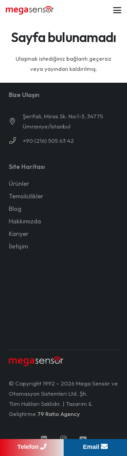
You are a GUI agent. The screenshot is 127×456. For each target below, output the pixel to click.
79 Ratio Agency (58, 413)
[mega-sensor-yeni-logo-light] (36, 362)
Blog (15, 209)
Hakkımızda (25, 221)
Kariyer (18, 234)
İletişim (18, 246)
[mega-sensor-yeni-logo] (30, 10)
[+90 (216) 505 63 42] (16, 140)
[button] (117, 10)
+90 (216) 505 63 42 (48, 140)
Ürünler (19, 183)
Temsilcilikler (26, 196)
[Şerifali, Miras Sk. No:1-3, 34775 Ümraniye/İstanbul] (16, 121)
